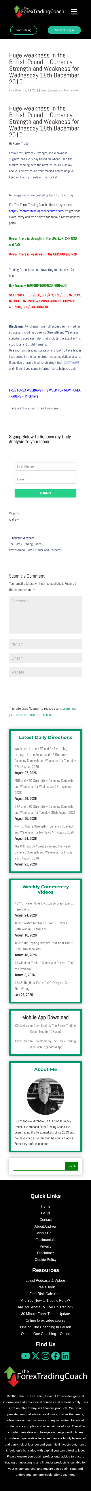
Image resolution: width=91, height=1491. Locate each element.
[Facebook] (55, 1355)
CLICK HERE (71, 362)
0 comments (71, 90)
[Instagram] (45, 1355)
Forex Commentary (51, 90)
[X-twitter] (35, 1355)
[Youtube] (25, 1355)
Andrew (16, 90)
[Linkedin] (65, 1355)
